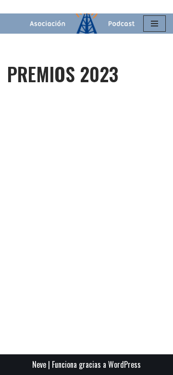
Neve (39, 364)
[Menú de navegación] (154, 23)
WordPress (124, 364)
